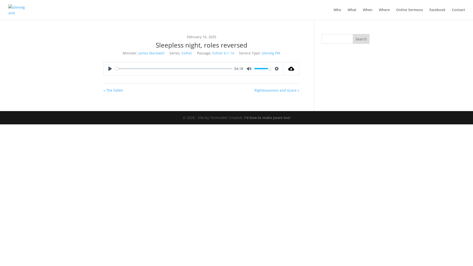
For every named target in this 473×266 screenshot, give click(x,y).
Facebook (437, 10)
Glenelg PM (271, 53)
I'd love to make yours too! (267, 117)
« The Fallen (113, 90)
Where (384, 10)
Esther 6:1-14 (223, 53)
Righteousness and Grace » (276, 90)
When (367, 10)
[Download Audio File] (291, 68)
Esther (187, 53)
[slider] (174, 68)
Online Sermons (409, 10)
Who (337, 10)
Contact (458, 10)
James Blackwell (151, 53)
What (352, 10)
